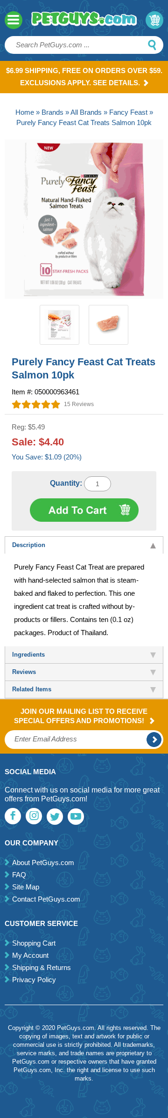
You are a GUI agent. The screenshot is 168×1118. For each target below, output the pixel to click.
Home (24, 112)
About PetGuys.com (43, 862)
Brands (52, 112)
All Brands (86, 112)
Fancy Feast (128, 112)
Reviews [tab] (24, 671)
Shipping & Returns (41, 967)
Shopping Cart (34, 943)
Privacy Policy (34, 980)
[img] (36, 404)
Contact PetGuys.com (46, 899)
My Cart (154, 20)
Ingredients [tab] (28, 654)
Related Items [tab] (31, 689)
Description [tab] (28, 544)
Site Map (25, 887)
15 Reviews (79, 404)
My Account (30, 955)
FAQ (19, 875)
